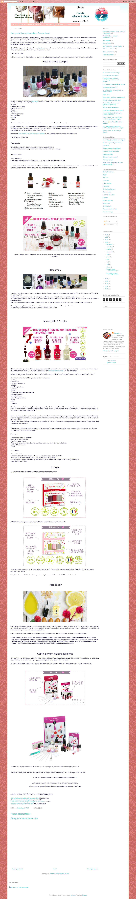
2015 (106, 283)
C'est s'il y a (117, 333)
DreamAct (106, 145)
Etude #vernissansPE (72, 24)
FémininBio (106, 186)
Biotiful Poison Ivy (108, 172)
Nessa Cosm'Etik (108, 200)
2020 (106, 237)
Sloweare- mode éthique (110, 209)
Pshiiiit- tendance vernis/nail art (112, 100)
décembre (110, 244)
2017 (106, 278)
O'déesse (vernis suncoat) (110, 157)
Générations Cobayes (109, 189)
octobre (109, 249)
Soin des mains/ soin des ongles (112, 46)
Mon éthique (106, 40)
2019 (106, 239)
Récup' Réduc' (49, 24)
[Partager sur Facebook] (39, 808)
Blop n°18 (105, 177)
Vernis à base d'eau (108, 52)
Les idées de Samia (108, 194)
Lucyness (105, 197)
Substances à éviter (108, 49)
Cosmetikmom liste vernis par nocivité (114, 84)
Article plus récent (17, 869)
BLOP (104, 175)
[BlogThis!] (36, 808)
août (108, 254)
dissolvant (41, 48)
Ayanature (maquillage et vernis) (112, 143)
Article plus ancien (92, 869)
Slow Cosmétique (108, 160)
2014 (106, 286)
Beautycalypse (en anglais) (110, 107)
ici (76, 777)
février (109, 267)
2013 (106, 288)
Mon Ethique (59, 24)
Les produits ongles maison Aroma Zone (112, 274)
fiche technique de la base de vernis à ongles (32, 133)
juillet (108, 257)
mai (108, 262)
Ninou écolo (106, 203)
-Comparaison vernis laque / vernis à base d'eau (24, 798)
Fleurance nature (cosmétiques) (112, 148)
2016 (106, 281)
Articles (107, 221)
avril (108, 264)
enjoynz (73, 895)
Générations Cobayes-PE (110, 87)
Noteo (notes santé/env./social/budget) (114, 97)
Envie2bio (106, 180)
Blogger (84, 895)
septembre (110, 252)
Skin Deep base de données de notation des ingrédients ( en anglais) (113, 127)
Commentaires (109, 225)
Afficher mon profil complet (110, 351)
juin (108, 259)
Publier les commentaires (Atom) (59, 873)
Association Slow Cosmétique (111, 73)
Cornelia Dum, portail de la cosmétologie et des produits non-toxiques (112, 80)
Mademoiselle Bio (108, 154)
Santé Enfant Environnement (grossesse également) (111, 103)
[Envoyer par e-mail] (34, 808)
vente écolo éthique (108, 54)
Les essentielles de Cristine (111, 151)
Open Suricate (107, 206)
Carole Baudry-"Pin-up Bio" (110, 75)
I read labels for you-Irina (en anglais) (113, 110)
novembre (110, 247)
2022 (106, 234)
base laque (34, 101)
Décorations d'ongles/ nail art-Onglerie (30, 24)
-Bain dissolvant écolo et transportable (22, 803)
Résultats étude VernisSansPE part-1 (113, 270)
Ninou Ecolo (106, 94)
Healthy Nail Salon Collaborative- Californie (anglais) (112, 113)
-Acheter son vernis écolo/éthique (20, 800)
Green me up (106, 192)
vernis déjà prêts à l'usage (55, 370)
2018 (106, 242)
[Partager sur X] (38, 808)
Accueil (15, 24)
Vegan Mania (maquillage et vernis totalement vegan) (113, 163)
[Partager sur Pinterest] (41, 808)
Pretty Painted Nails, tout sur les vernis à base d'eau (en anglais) (112, 118)
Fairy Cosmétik (107, 183)
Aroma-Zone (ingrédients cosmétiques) (114, 140)
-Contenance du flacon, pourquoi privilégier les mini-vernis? (28, 802)
